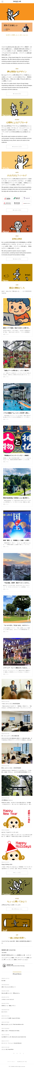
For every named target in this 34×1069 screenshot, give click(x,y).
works (17, 172)
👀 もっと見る (17, 872)
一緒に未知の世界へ (17, 937)
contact (17, 898)
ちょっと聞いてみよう (17, 901)
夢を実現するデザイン (17, 71)
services (17, 119)
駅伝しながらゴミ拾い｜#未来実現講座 (11, 768)
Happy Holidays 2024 (7, 864)
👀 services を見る (17, 146)
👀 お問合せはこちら (17, 909)
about (17, 235)
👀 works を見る (17, 210)
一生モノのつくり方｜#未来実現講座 (11, 703)
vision (17, 68)
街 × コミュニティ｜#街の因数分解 (10, 735)
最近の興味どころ (17, 287)
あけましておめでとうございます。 (10, 832)
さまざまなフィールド (17, 175)
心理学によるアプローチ (17, 122)
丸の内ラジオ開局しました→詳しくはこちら (17, 35)
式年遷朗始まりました (7, 800)
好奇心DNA (17, 238)
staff (17, 934)
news (17, 284)
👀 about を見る (17, 259)
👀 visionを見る (17, 93)
